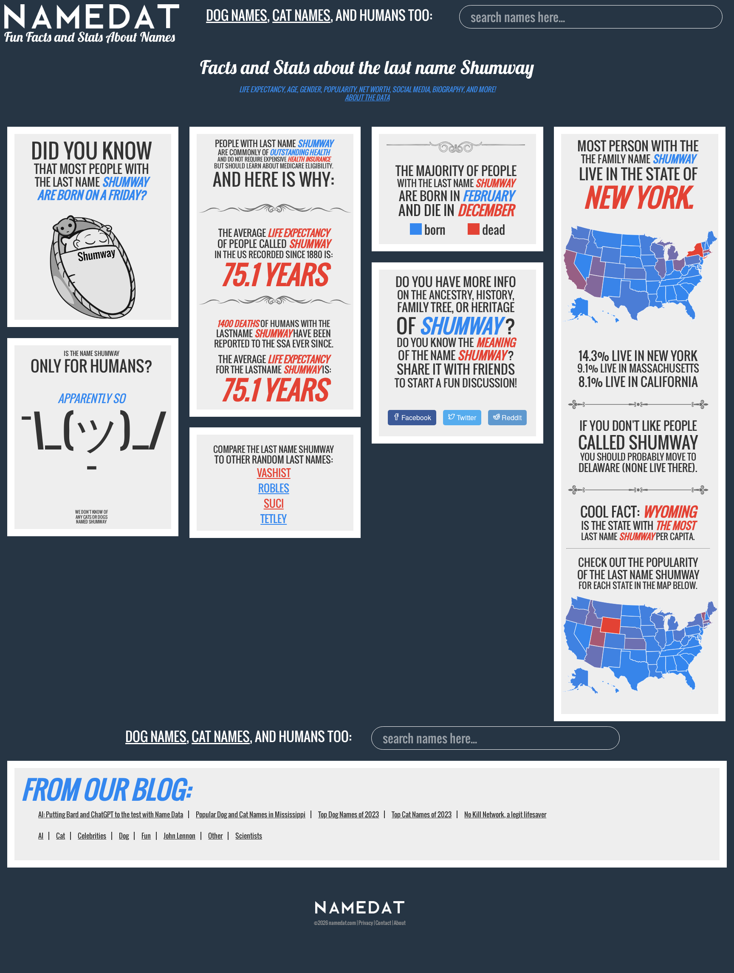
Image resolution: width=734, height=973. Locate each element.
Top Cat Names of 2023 (422, 814)
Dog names (236, 15)
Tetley (273, 518)
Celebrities (92, 836)
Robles (273, 487)
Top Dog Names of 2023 (348, 814)
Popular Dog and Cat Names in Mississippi (250, 814)
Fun (146, 836)
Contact (383, 922)
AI (40, 836)
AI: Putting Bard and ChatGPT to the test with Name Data (110, 814)
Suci (274, 503)
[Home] (359, 911)
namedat (338, 922)
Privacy (366, 922)
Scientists (248, 836)
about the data (367, 97)
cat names (301, 15)
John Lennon (179, 836)
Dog (124, 836)
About (400, 922)
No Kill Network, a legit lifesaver (505, 814)
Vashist (274, 472)
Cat (60, 836)
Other (215, 836)
